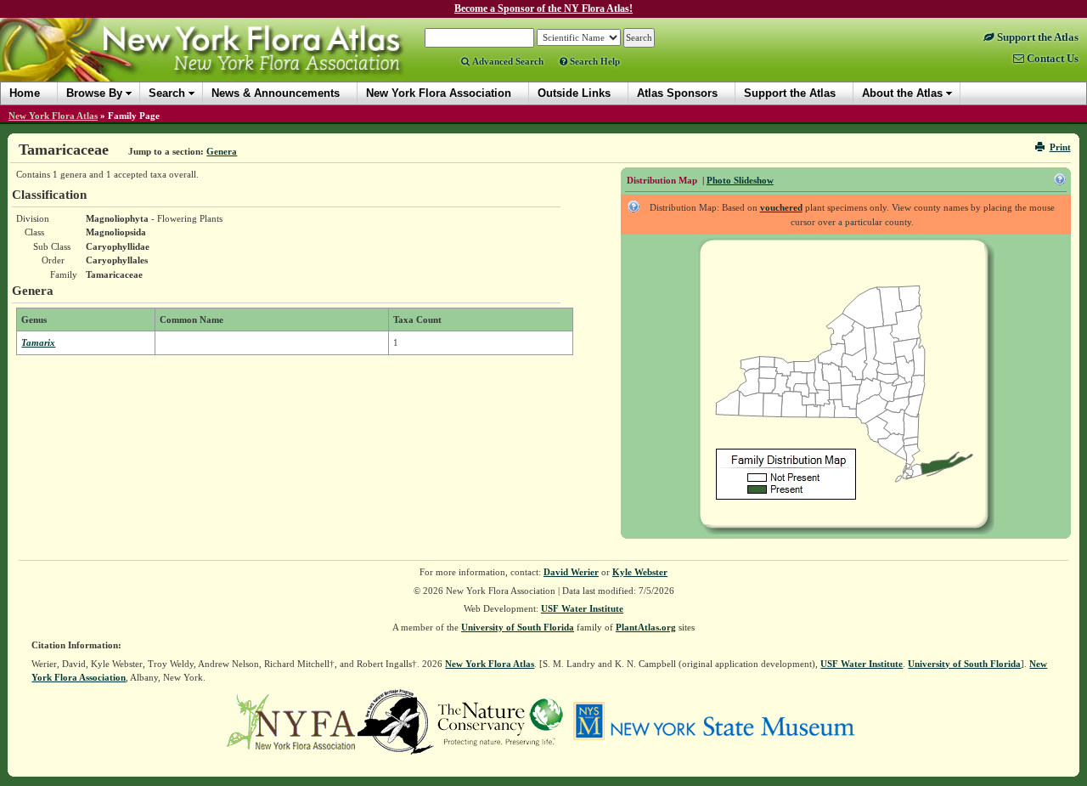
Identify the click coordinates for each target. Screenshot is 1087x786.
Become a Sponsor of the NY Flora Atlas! (543, 8)
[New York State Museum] (713, 720)
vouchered (781, 207)
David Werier (571, 572)
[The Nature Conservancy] (500, 720)
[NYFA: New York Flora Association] (291, 720)
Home (24, 93)
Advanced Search (507, 61)
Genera (221, 151)
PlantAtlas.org (646, 627)
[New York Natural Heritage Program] (396, 720)
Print (1060, 147)
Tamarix (38, 342)
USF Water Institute (582, 608)
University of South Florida (517, 627)
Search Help (593, 61)
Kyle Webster (639, 572)
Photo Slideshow (740, 180)
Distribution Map (662, 180)
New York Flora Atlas (53, 115)
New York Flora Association (223, 63)
